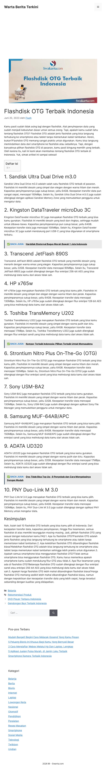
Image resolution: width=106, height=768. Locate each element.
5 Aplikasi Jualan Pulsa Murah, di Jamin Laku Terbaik (37, 651)
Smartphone (15, 730)
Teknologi (13, 739)
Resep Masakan (17, 725)
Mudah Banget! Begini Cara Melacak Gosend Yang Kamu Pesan (43, 637)
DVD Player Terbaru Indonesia (24, 599)
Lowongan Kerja (17, 702)
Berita (11, 683)
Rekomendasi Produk (19, 594)
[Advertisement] (53, 38)
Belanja (12, 590)
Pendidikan (14, 716)
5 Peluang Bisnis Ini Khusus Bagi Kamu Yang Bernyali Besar (41, 642)
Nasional (13, 707)
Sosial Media (15, 735)
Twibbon (13, 744)
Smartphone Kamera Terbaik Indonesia (30, 656)
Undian (12, 749)
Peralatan (13, 721)
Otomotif (13, 711)
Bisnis (11, 688)
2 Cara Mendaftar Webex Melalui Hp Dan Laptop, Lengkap (40, 646)
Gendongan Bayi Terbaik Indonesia (27, 603)
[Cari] (53, 613)
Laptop (12, 697)
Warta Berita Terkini (21, 7)
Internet (12, 692)
